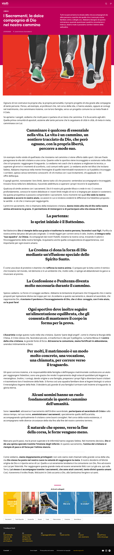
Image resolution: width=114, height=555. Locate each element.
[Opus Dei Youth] (5, 3)
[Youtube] (103, 551)
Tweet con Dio (65, 535)
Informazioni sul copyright (63, 550)
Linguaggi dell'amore (48, 535)
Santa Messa (77, 519)
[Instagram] (106, 551)
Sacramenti (8, 519)
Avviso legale (33, 550)
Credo (47, 519)
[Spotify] (110, 551)
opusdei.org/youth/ (78, 550)
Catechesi (67, 519)
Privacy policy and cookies (47, 550)
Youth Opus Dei (19, 519)
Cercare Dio (31, 519)
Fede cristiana (57, 519)
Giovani (40, 519)
